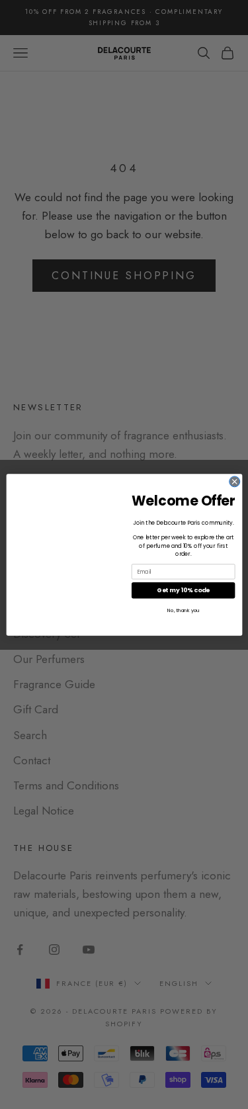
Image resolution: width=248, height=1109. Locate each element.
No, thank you (182, 609)
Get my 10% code (183, 590)
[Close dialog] (234, 481)
